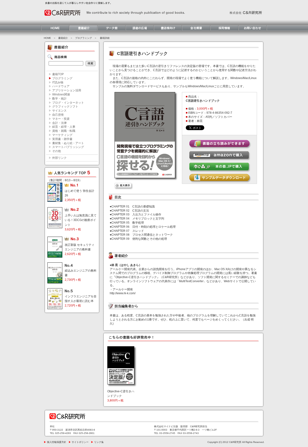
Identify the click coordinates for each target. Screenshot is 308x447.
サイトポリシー (79, 442)
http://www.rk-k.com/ (122, 293)
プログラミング (83, 38)
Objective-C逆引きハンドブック (120, 396)
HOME (47, 38)
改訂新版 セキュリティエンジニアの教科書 (79, 249)
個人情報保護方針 (55, 442)
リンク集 (97, 442)
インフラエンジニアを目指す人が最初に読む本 (80, 301)
